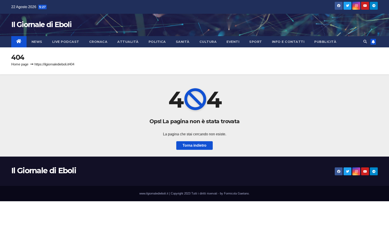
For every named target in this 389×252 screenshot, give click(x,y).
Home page (19, 64)
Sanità (183, 42)
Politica (157, 42)
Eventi (232, 42)
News (37, 42)
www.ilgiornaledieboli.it (154, 193)
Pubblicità (325, 42)
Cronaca (98, 42)
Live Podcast (65, 42)
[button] (365, 42)
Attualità (128, 42)
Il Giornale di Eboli (41, 24)
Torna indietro (194, 145)
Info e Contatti (288, 42)
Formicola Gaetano (236, 193)
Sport (255, 42)
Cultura (208, 42)
